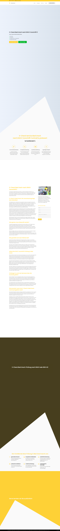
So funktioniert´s (30, 141)
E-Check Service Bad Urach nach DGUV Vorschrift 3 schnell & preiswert (30, 137)
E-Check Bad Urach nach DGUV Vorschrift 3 (23, 32)
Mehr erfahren (47, 530)
